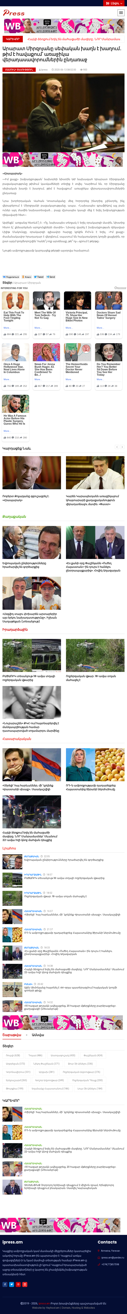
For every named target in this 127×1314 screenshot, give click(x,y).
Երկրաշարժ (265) (16, 1080)
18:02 (49, 893)
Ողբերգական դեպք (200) (87, 1080)
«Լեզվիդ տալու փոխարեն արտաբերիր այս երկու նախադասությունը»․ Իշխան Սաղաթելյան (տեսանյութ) (29, 617)
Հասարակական (16, 738)
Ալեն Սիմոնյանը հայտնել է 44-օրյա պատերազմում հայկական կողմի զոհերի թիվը (70, 989)
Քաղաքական (14, 516)
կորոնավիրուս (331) (18, 1072)
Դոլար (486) (35, 1055)
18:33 (46, 947)
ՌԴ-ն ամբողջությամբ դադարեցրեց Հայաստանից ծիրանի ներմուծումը (91, 787)
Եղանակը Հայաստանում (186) (50, 1088)
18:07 (49, 874)
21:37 (49, 929)
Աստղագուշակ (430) (63, 1055)
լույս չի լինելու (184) (90, 1088)
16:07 (49, 911)
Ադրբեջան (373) (15, 1063)
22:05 (46, 856)
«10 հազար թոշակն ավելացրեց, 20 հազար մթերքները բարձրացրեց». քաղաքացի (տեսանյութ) (70, 1007)
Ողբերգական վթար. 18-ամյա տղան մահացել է (91, 678)
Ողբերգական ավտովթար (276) (81, 1072)
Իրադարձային (15, 629)
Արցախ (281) (46, 1072)
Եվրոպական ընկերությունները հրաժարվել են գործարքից (24, 565)
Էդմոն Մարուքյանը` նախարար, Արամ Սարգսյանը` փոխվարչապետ (92, 498)
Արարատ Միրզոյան (27, 282)
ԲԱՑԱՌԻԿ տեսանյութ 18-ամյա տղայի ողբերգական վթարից (28, 678)
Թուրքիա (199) (14, 1088)
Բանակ (28, 984)
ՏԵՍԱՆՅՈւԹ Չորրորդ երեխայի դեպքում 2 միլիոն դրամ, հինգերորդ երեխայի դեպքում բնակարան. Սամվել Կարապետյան (69, 1186)
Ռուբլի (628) (13, 1055)
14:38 (49, 966)
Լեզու (115, 3)
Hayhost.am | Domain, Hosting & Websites (70, 1307)
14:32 (49, 1002)
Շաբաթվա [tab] (11, 1035)
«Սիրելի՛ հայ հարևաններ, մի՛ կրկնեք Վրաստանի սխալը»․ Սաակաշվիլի (27, 787)
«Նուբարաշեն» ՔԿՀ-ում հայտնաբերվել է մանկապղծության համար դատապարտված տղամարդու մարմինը (30, 727)
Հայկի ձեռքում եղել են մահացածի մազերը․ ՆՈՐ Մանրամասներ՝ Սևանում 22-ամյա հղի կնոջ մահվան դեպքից (29, 836)
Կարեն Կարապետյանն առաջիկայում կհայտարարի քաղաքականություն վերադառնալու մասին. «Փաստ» (28, 500)
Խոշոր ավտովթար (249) (49, 1080)
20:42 (40, 984)
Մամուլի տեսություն (19, 69)
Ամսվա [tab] (38, 1035)
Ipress (44, 69)
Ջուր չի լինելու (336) (80, 1063)
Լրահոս (9, 848)
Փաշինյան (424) (93, 1055)
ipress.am (44, 1303)
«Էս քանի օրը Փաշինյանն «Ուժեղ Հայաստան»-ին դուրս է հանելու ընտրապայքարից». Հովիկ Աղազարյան (93, 567)
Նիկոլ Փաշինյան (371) (46, 1063)
